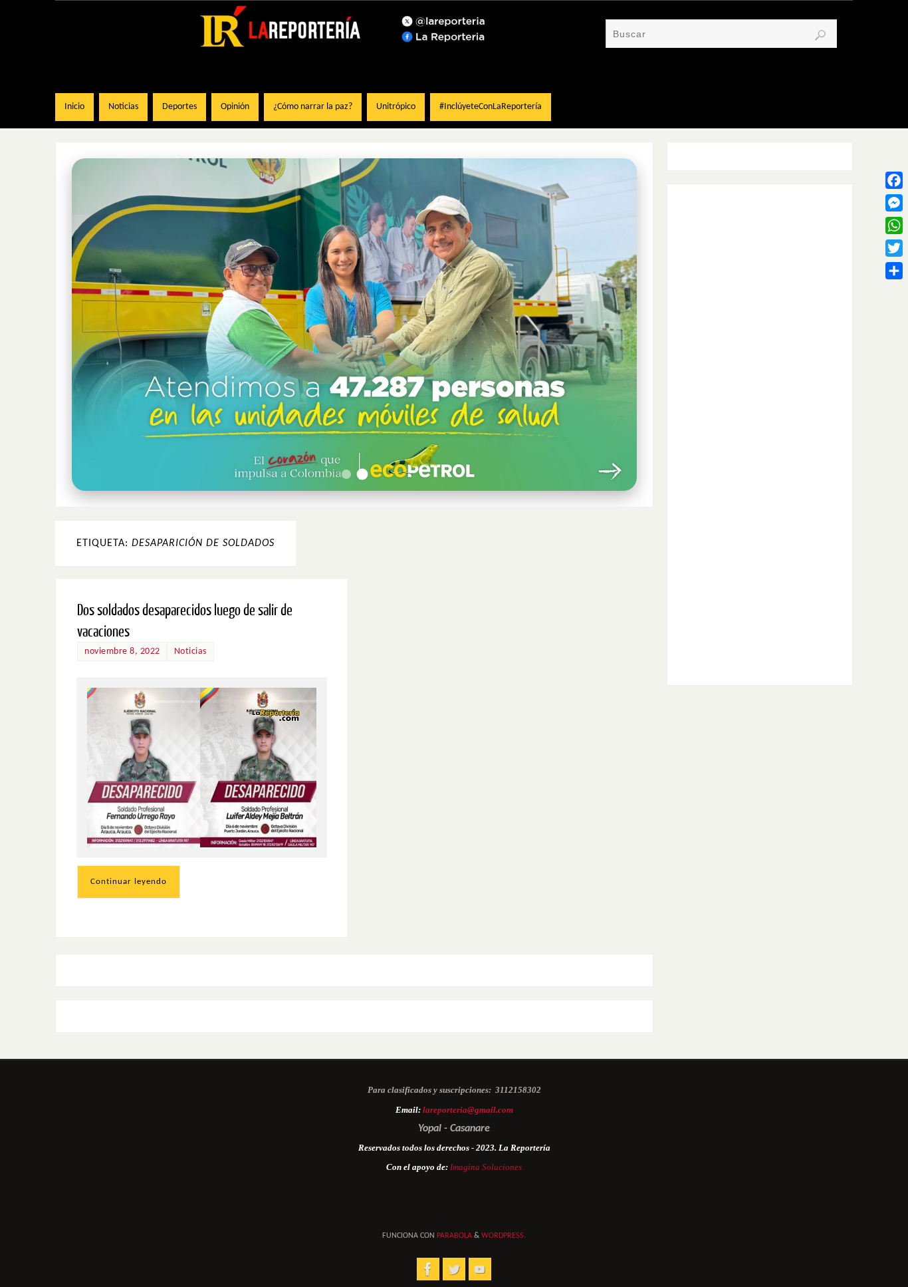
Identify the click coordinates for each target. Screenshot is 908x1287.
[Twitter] (894, 248)
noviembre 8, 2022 (122, 651)
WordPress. (503, 1236)
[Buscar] (820, 35)
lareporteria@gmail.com (468, 1110)
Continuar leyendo (128, 881)
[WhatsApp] (894, 225)
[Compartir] (894, 270)
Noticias (190, 651)
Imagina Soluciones (486, 1167)
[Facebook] (894, 180)
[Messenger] (894, 203)
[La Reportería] (428, 1269)
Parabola (454, 1236)
